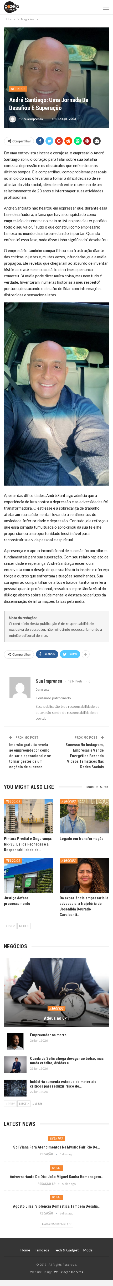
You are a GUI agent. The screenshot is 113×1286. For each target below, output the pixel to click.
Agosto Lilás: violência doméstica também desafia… (56, 1206)
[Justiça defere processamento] (28, 875)
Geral (56, 1168)
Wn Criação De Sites (68, 1272)
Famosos (42, 1250)
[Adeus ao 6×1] (56, 992)
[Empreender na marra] (15, 1041)
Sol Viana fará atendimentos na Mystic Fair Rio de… (56, 1147)
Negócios (18, 89)
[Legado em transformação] (84, 816)
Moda (88, 1250)
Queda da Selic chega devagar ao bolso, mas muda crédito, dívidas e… (67, 1060)
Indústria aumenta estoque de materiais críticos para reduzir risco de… (63, 1084)
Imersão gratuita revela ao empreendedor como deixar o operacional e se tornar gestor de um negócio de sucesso (30, 755)
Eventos (56, 1138)
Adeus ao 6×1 (56, 1018)
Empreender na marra (48, 1035)
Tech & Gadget (66, 1250)
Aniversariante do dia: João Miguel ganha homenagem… (57, 1176)
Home (25, 1250)
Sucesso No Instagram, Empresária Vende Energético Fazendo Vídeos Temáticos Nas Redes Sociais (84, 755)
